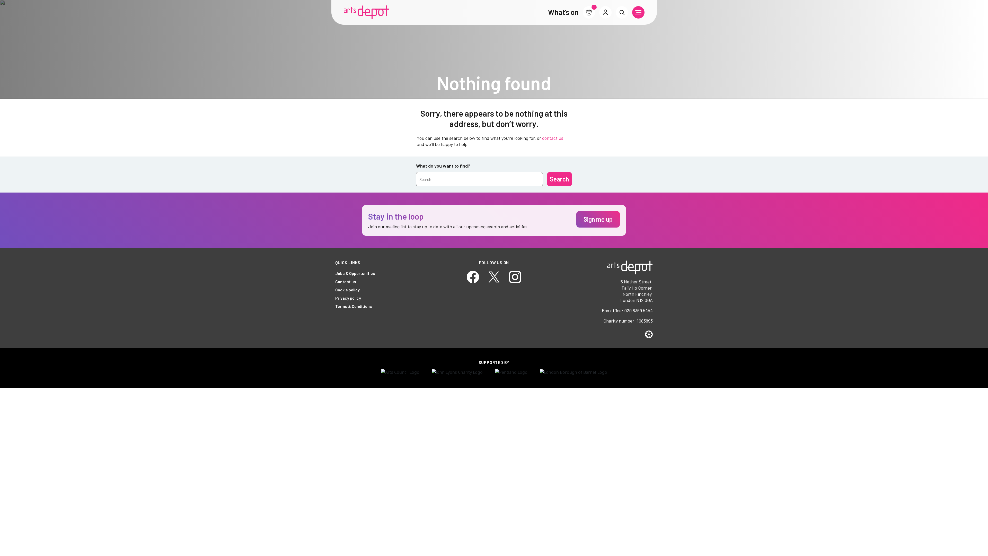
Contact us (345, 281)
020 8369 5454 (638, 310)
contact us (552, 138)
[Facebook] (473, 276)
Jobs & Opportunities (355, 273)
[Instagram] (515, 276)
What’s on (563, 12)
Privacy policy (348, 298)
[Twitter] (494, 276)
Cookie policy (347, 289)
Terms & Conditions (353, 306)
